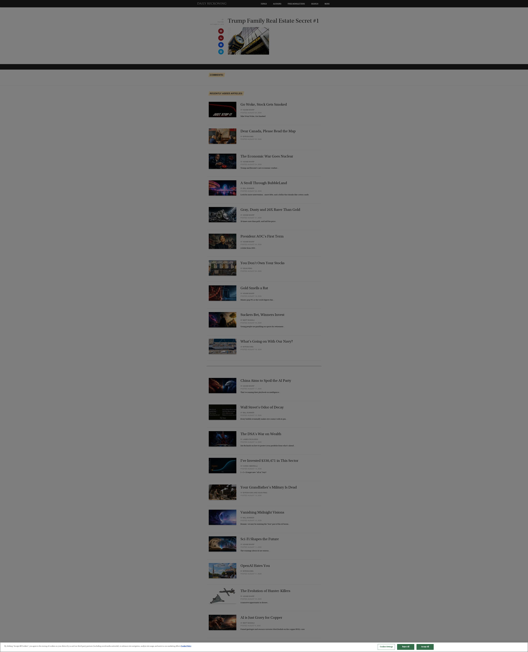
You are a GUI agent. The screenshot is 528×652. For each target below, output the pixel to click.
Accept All (425, 647)
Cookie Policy (186, 646)
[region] (264, 647)
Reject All (405, 647)
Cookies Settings (386, 647)
